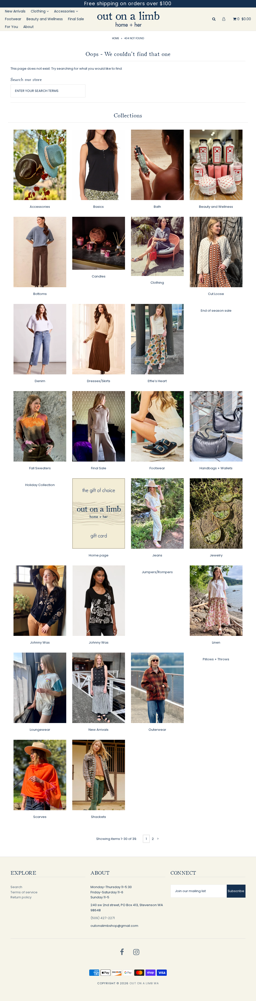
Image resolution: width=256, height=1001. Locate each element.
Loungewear (40, 729)
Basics (98, 206)
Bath (157, 206)
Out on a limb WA (144, 983)
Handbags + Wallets (216, 468)
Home (115, 38)
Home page (98, 555)
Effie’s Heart (157, 381)
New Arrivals (15, 11)
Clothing (38, 11)
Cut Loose (216, 293)
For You (11, 26)
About (28, 26)
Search (16, 887)
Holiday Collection (40, 485)
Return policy (21, 897)
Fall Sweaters (40, 468)
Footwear (13, 18)
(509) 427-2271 (102, 918)
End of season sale (216, 310)
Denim (40, 381)
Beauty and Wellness (44, 18)
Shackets (98, 816)
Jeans (157, 555)
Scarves (39, 816)
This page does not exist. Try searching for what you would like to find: (66, 68)
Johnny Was (40, 642)
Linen (216, 642)
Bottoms (40, 293)
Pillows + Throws (216, 659)
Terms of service (24, 892)
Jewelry (216, 555)
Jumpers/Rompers (157, 572)
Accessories (65, 11)
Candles (99, 276)
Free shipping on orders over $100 (128, 3)
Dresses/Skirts (98, 381)
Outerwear (157, 729)
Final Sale (76, 18)
